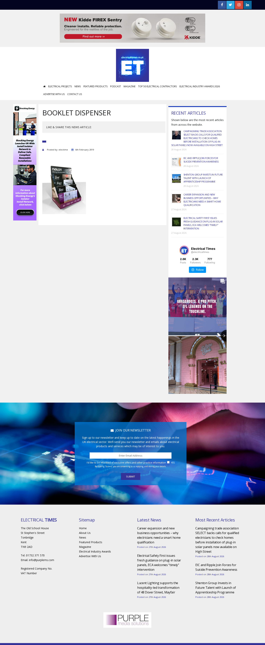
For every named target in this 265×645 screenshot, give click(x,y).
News (77, 74)
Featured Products (95, 74)
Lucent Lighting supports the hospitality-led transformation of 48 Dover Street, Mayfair (158, 576)
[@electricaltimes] (184, 239)
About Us (85, 521)
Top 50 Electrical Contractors (157, 74)
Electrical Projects (60, 74)
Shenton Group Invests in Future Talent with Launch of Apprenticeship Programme (203, 166)
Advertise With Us (54, 82)
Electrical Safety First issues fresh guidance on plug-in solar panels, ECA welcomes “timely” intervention (203, 212)
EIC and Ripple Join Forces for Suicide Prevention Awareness (201, 148)
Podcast (115, 74)
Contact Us (74, 82)
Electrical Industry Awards (95, 540)
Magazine (129, 74)
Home (83, 516)
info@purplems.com (41, 548)
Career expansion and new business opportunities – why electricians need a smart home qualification (202, 188)
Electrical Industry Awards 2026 (199, 74)
